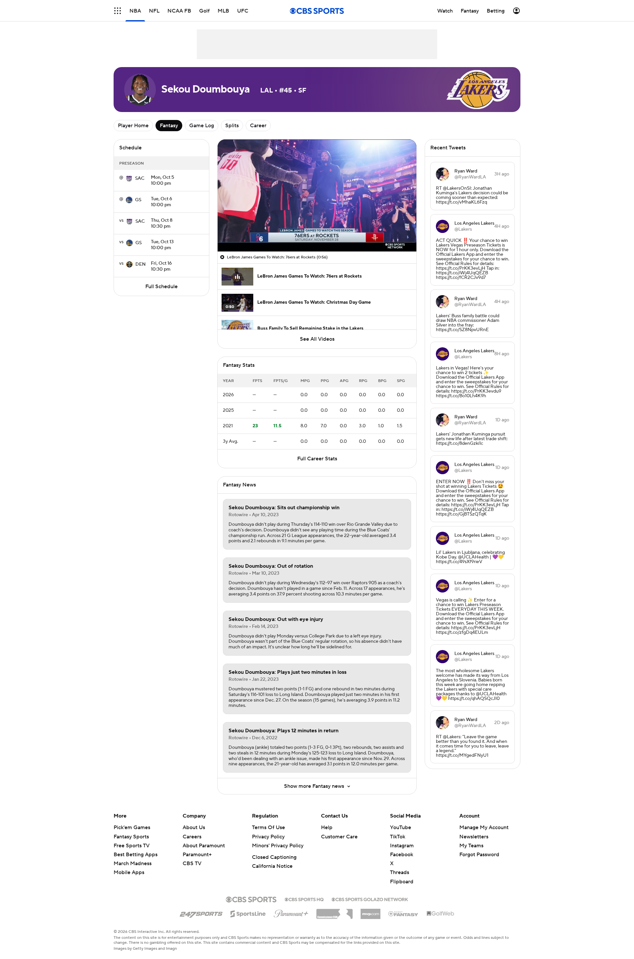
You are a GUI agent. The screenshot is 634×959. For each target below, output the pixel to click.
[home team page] (129, 178)
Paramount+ (197, 854)
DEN (140, 264)
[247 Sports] (201, 912)
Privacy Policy (268, 836)
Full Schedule (161, 286)
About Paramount (204, 845)
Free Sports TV (132, 845)
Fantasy (169, 125)
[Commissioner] (334, 911)
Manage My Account (484, 827)
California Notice (272, 866)
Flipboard (401, 881)
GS (138, 200)
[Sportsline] (248, 912)
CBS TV (192, 863)
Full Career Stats (317, 458)
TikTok (397, 836)
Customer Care (339, 836)
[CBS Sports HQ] (304, 899)
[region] (317, 195)
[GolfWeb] (440, 913)
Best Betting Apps (136, 854)
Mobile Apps (129, 872)
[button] (117, 10)
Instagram (402, 845)
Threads (399, 872)
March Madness (133, 863)
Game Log (201, 125)
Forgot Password (479, 854)
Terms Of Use (268, 827)
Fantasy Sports (131, 836)
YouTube (400, 827)
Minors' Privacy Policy (277, 845)
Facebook (401, 854)
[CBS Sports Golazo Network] (370, 899)
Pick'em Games (132, 827)
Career (258, 125)
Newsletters (473, 836)
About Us (194, 827)
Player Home (133, 125)
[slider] (317, 232)
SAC (139, 178)
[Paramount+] (291, 912)
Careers (192, 836)
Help (327, 827)
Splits (232, 125)
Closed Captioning (274, 857)
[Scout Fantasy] (403, 913)
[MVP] (370, 911)
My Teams (471, 845)
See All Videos (317, 339)
